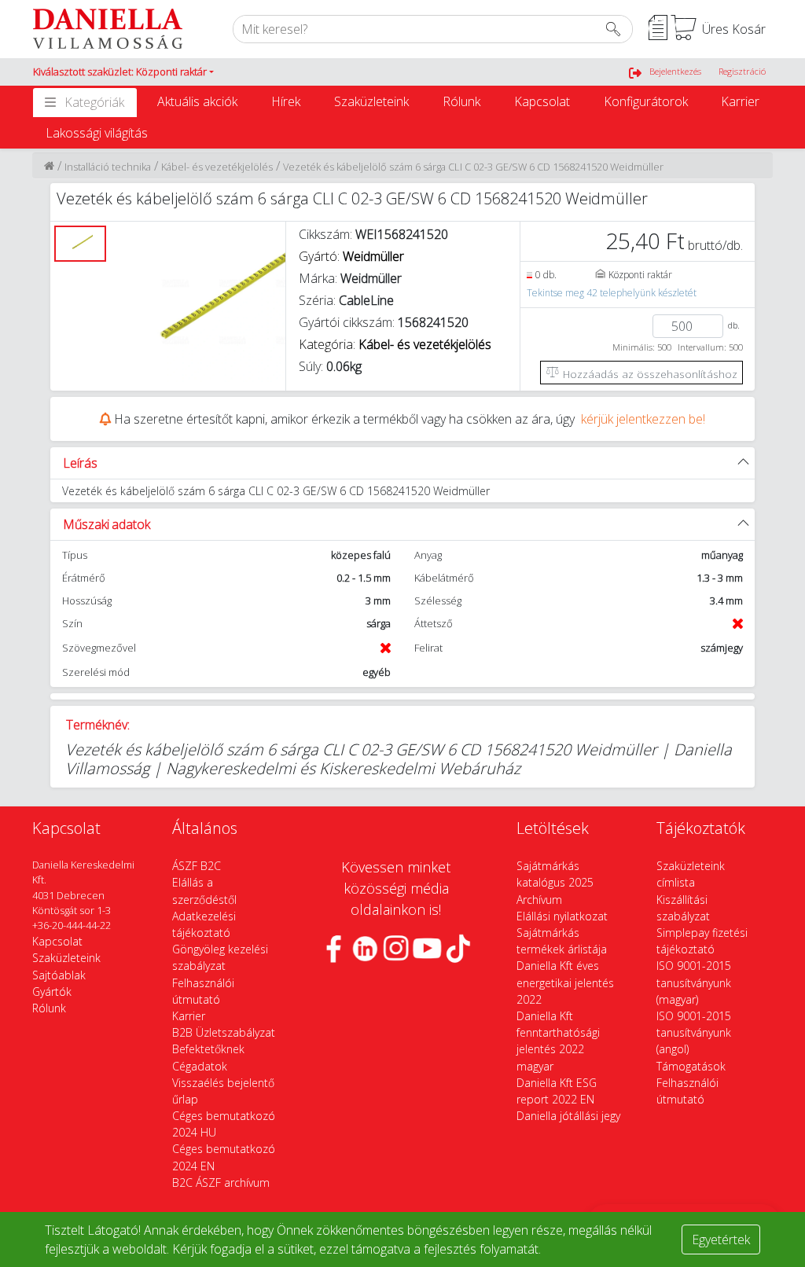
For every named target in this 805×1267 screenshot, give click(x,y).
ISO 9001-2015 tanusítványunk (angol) (693, 1032)
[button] (123, 72)
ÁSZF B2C (196, 865)
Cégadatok (199, 1066)
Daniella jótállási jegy (568, 1115)
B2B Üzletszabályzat (223, 1032)
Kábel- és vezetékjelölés (217, 167)
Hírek (285, 101)
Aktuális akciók (197, 101)
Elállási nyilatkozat (562, 916)
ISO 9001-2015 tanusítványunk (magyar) (693, 982)
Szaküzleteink (371, 101)
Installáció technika (107, 167)
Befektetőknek (208, 1048)
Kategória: (395, 344)
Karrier (740, 101)
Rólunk (461, 101)
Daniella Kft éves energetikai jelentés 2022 (565, 982)
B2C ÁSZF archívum (221, 1182)
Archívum (539, 899)
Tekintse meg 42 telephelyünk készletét (612, 292)
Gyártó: (351, 256)
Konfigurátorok (646, 101)
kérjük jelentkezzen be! (643, 419)
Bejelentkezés (675, 71)
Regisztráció (742, 71)
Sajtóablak (59, 975)
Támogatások (691, 1066)
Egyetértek (721, 1239)
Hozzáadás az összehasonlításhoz (648, 373)
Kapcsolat (542, 101)
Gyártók (52, 991)
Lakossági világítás (97, 132)
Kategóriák (94, 102)
